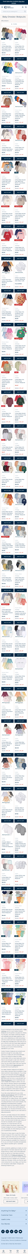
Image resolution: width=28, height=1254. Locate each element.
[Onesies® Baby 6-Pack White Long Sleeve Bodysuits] (20, 797)
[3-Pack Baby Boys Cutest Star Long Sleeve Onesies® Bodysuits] (7, 167)
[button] (14, 24)
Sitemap (23, 1240)
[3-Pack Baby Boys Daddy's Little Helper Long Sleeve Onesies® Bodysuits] (7, 531)
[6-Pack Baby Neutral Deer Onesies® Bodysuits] (7, 467)
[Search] (25, 11)
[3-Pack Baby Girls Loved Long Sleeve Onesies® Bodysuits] (20, 235)
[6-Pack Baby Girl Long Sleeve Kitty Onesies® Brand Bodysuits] (20, 67)
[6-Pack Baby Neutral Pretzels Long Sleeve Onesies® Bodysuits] (7, 499)
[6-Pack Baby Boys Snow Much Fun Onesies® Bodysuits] (20, 499)
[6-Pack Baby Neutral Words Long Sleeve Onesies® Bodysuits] (7, 631)
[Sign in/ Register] (23, 7)
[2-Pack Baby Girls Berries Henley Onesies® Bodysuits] (7, 401)
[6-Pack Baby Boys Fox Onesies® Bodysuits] (20, 467)
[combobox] (14, 11)
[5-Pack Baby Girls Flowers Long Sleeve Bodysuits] (7, 697)
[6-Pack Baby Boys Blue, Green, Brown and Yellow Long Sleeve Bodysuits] (7, 34)
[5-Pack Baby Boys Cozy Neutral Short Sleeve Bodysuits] (7, 998)
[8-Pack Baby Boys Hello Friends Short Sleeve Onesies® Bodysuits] (20, 897)
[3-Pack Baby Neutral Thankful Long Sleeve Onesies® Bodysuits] (7, 367)
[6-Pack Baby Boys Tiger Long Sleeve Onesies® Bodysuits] (7, 565)
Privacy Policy (5, 1240)
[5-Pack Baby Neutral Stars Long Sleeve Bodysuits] (7, 797)
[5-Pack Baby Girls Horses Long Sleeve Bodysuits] (7, 763)
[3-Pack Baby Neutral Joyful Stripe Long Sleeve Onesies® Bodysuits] (20, 333)
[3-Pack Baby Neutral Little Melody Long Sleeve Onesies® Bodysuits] (20, 201)
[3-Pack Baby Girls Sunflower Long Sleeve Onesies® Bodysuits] (20, 299)
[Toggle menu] (2, 7)
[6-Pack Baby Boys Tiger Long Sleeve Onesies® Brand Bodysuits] (20, 565)
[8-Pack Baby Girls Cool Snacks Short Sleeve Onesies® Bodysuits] (20, 965)
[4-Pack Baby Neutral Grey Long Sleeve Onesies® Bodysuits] (7, 435)
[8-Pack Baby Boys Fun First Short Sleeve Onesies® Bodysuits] (20, 998)
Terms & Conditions (15, 1240)
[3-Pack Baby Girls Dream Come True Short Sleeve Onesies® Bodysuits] (7, 965)
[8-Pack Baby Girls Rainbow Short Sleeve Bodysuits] (7, 931)
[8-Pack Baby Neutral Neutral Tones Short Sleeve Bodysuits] (7, 897)
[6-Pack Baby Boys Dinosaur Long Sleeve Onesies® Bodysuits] (20, 763)
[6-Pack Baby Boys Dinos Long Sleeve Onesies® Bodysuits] (7, 67)
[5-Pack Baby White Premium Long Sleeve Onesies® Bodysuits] (20, 663)
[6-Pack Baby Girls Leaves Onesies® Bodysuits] (20, 135)
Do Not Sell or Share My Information (11, 1243)
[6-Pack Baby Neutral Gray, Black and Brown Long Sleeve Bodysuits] (20, 167)
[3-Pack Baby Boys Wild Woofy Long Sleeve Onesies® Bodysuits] (7, 101)
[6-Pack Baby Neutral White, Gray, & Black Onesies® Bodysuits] (20, 631)
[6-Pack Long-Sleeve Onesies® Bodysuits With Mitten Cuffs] (20, 267)
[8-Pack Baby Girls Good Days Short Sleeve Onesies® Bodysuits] (20, 931)
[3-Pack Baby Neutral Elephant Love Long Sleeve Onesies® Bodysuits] (7, 201)
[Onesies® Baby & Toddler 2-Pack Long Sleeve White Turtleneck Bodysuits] (7, 829)
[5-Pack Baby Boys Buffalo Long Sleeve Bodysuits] (7, 267)
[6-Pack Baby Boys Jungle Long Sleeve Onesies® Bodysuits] (20, 531)
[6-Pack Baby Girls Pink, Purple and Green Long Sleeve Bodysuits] (20, 34)
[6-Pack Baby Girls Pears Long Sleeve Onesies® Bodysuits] (7, 333)
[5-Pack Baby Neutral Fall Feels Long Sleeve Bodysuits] (20, 697)
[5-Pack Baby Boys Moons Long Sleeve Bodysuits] (20, 730)
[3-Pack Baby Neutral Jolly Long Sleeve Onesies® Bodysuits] (7, 235)
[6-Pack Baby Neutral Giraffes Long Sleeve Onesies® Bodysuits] (7, 663)
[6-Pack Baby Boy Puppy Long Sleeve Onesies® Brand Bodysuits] (20, 101)
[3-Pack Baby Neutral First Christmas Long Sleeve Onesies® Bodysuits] (20, 401)
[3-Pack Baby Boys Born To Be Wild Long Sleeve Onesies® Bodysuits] (7, 599)
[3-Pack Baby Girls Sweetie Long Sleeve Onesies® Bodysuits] (7, 135)
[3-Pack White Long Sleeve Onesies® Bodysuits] (20, 865)
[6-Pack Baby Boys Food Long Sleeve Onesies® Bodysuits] (7, 299)
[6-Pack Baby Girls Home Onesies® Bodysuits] (7, 865)
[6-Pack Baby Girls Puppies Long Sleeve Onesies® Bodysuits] (20, 599)
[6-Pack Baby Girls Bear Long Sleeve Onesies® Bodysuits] (20, 435)
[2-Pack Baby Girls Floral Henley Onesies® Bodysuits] (20, 367)
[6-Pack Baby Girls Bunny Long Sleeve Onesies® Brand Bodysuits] (7, 730)
